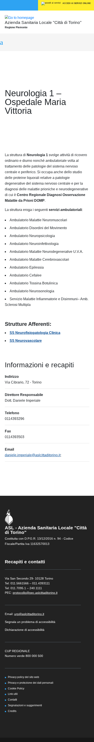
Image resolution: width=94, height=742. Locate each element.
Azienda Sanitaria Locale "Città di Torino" (43, 22)
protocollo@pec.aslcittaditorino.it (35, 592)
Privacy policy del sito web (23, 677)
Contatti (12, 699)
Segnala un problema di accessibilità (30, 622)
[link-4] (19, 17)
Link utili (13, 693)
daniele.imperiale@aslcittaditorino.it (32, 455)
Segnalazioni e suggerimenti (25, 705)
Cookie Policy (16, 688)
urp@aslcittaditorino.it (29, 614)
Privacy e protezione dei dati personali (30, 682)
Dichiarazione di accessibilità (24, 629)
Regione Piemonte (16, 27)
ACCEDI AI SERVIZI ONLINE (76, 3)
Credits (12, 711)
